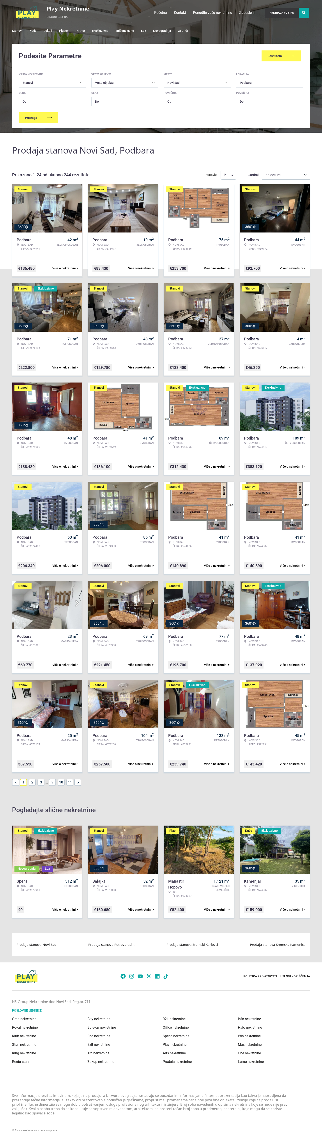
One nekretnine (249, 1053)
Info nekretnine (249, 1019)
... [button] (46, 782)
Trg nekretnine (98, 1053)
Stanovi (17, 30)
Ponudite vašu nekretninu (212, 13)
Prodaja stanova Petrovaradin (111, 944)
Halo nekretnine (250, 1027)
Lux (143, 30)
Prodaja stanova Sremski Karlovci (192, 944)
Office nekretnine (176, 1027)
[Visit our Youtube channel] (140, 976)
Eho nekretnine (98, 1036)
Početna (160, 13)
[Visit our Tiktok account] (165, 976)
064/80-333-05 (57, 17)
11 (70, 782)
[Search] (304, 13)
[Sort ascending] (224, 175)
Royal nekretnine (25, 1027)
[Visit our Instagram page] (131, 976)
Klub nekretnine (24, 1036)
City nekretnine (98, 1019)
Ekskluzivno (100, 30)
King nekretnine (24, 1053)
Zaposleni (247, 13)
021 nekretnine (174, 1019)
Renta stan (20, 1062)
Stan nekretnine (24, 1044)
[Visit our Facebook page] (123, 976)
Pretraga (31, 118)
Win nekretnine (249, 1036)
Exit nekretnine (98, 1044)
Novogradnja (162, 30)
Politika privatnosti (260, 976)
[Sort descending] (232, 175)
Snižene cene (124, 30)
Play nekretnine (174, 1044)
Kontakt (180, 13)
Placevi (64, 30)
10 (61, 782)
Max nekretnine (250, 1044)
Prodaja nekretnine (177, 1062)
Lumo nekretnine (251, 1062)
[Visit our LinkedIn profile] (157, 976)
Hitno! (80, 30)
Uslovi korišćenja (295, 976)
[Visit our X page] (148, 976)
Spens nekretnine (176, 1036)
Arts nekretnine (174, 1053)
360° (181, 30)
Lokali (48, 30)
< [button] (16, 782)
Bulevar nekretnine (101, 1027)
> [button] (78, 782)
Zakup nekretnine (100, 1062)
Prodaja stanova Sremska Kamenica (278, 944)
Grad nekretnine (24, 1019)
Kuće (33, 30)
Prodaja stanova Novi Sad (36, 944)
